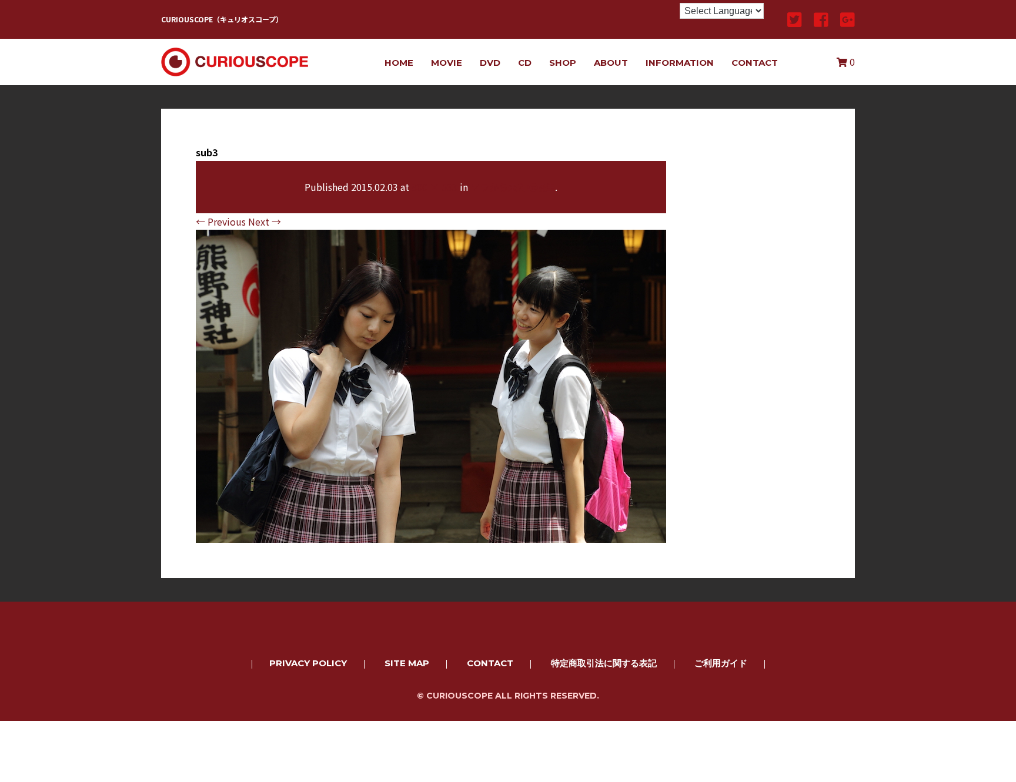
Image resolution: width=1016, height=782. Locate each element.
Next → (264, 221)
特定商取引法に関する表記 (604, 663)
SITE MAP (407, 663)
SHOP (562, 62)
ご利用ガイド (720, 663)
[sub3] (431, 535)
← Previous (221, 221)
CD (525, 62)
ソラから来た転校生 (512, 187)
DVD (490, 62)
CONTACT (754, 62)
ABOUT (611, 62)
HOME (399, 62)
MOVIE (446, 62)
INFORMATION (680, 62)
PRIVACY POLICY (308, 663)
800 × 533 (434, 187)
